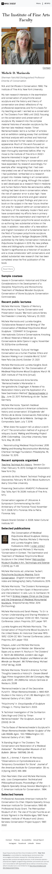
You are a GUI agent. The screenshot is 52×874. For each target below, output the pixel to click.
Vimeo (38, 843)
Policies (17, 840)
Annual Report (38, 840)
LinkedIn (31, 843)
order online (37, 546)
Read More (8, 269)
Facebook (22, 843)
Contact (47, 67)
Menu (38, 3)
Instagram (12, 843)
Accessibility (26, 840)
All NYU (47, 3)
